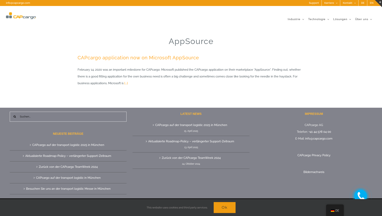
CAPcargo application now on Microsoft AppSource (138, 58)
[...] (126, 83)
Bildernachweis (313, 172)
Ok (225, 207)
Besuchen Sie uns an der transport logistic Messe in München (68, 189)
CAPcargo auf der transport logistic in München (68, 178)
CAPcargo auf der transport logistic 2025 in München (68, 145)
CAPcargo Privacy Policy (313, 155)
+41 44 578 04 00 (320, 132)
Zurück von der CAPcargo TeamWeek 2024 (68, 167)
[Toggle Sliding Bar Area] (378, 3)
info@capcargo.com (18, 2)
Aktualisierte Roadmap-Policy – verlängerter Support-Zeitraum (68, 156)
